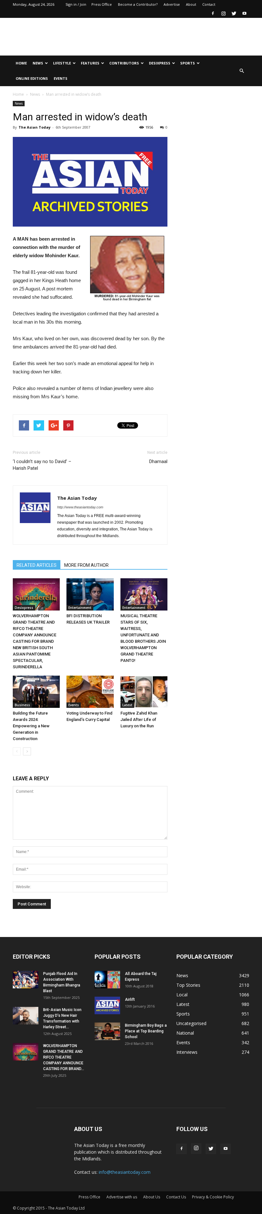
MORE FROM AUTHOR (86, 565)
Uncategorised (191, 1023)
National (185, 1033)
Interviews (186, 1052)
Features (90, 63)
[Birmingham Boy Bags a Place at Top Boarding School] (107, 1031)
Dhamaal (158, 461)
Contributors (124, 63)
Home (21, 63)
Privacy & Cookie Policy (213, 1197)
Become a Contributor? (138, 4)
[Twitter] (234, 13)
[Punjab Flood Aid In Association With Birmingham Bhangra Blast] (25, 979)
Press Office (101, 4)
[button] (241, 71)
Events (60, 78)
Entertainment (79, 607)
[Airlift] (107, 1005)
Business (22, 705)
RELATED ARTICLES (37, 565)
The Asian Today (34, 127)
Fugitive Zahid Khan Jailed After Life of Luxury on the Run (138, 719)
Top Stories (188, 985)
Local (182, 995)
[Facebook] (213, 13)
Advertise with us (121, 1197)
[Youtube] (244, 13)
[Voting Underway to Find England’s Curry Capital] (89, 692)
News (38, 63)
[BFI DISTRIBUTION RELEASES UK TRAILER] (89, 594)
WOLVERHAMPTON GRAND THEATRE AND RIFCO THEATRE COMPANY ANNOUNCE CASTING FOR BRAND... (63, 1057)
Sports (187, 63)
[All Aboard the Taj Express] (107, 979)
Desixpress (24, 607)
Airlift (130, 999)
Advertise (172, 4)
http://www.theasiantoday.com (80, 507)
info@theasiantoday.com (124, 1172)
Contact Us (176, 1197)
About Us (151, 1197)
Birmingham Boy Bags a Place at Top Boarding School (146, 1031)
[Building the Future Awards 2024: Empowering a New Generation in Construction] (36, 692)
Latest (127, 705)
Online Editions (32, 78)
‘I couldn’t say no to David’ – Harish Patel (42, 465)
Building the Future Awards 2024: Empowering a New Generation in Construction (31, 726)
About (191, 4)
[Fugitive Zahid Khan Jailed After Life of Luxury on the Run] (143, 692)
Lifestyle (62, 63)
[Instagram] (223, 13)
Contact (208, 4)
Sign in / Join (76, 4)
